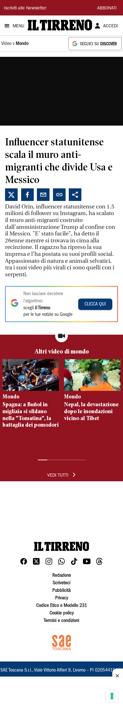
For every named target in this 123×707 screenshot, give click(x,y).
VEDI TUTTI (57, 475)
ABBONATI (107, 8)
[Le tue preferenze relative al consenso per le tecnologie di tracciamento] (112, 696)
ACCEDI (110, 26)
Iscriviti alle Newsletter (25, 8)
